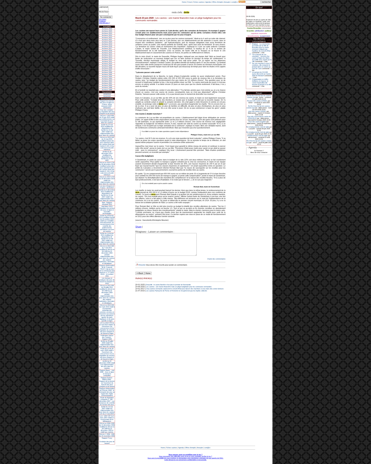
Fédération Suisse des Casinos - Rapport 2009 (107, 337)
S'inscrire (142, 265)
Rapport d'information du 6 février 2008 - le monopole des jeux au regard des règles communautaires (107, 392)
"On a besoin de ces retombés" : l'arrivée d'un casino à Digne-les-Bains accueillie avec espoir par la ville (261, 58)
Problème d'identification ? (104, 22)
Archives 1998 (107, 90)
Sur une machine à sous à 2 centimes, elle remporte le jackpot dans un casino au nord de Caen (262, 65)
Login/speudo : (104, 7)
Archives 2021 (107, 40)
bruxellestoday (253, 36)
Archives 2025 (107, 31)
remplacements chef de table (257, 135)
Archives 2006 (107, 72)
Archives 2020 (107, 42)
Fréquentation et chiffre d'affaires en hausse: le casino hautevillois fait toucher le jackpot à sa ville (261, 81)
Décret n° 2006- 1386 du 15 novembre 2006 (107, 435)
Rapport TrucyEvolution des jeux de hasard (107, 440)
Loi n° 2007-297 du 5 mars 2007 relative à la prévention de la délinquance (107, 418)
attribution (259, 31)
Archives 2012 (107, 59)
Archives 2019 (107, 44)
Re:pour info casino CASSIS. (257, 101)
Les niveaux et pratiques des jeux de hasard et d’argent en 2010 (106, 280)
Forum (189, 2)
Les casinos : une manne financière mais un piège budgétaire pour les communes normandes (179, 287)
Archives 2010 (107, 63)
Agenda (208, 2)
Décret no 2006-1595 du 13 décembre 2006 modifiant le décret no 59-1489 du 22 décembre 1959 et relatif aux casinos (107, 427)
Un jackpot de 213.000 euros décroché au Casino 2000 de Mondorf (261, 73)
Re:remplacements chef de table (257, 127)
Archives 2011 (107, 61)
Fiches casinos (198, 2)
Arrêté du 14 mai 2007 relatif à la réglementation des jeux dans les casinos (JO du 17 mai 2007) (107, 410)
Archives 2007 (107, 70)
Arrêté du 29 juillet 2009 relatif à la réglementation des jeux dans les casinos (107, 343)
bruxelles (250, 31)
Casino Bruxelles (254, 28)
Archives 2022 (107, 37)
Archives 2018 (107, 46)
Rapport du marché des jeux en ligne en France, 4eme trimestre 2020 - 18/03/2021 (107, 104)
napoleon (255, 33)
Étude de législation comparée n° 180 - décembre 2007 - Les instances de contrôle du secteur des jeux (106, 401)
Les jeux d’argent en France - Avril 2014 (107, 187)
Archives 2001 (107, 83)
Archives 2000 (107, 85)
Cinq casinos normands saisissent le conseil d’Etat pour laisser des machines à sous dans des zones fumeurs (185, 289)
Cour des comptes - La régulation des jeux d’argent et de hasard (107, 111)
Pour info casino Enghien (257, 122)
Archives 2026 (107, 29)
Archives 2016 (107, 50)
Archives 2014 (107, 55)
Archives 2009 (107, 66)
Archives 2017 (107, 48)
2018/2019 (107, 94)
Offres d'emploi (217, 2)
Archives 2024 (107, 33)
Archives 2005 (107, 74)
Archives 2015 (107, 53)
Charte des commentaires (216, 259)
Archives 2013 (107, 57)
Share (138, 227)
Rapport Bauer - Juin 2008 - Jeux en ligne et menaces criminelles (107, 372)
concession (266, 28)
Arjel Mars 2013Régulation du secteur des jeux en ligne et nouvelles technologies (107, 210)
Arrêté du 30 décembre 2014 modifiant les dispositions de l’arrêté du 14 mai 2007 (107, 156)
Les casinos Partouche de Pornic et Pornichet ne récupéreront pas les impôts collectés (176, 291)
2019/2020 (107, 96)
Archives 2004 (107, 77)
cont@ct (234, 2)
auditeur (268, 31)
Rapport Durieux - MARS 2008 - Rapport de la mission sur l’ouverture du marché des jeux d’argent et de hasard (107, 382)
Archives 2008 (107, 68)
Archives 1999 (107, 87)
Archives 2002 (107, 81)
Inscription (102, 19)
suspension (265, 36)
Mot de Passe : (104, 11)
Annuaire (227, 2)
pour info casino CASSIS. (257, 111)
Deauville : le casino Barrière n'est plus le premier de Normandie (168, 285)
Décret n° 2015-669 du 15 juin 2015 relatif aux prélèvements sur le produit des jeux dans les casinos (107, 119)
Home (184, 2)
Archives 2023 (107, 35)
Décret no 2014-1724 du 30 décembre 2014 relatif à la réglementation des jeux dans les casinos (107, 180)
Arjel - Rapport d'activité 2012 (107, 203)
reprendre (263, 33)
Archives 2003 (107, 79)
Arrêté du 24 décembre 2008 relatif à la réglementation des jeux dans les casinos (107, 364)
